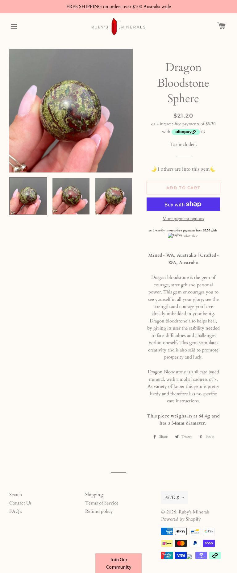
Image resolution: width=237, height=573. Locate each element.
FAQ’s (15, 511)
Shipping (94, 495)
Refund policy (99, 511)
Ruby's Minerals (194, 512)
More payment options (183, 219)
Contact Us (20, 503)
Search (15, 495)
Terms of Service (101, 503)
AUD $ (171, 497)
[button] (118, 563)
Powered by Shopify (181, 519)
